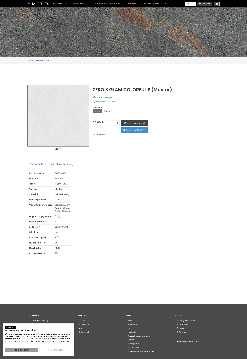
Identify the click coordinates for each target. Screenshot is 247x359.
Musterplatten (152, 3)
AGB (80, 328)
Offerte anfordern (135, 130)
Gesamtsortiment (35, 60)
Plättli (49, 60)
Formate (97, 107)
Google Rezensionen (188, 320)
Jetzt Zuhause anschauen (106, 3)
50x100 (107, 111)
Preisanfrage (133, 347)
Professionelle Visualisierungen (141, 351)
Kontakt (132, 3)
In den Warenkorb (136, 123)
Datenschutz (84, 332)
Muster (97, 111)
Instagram (184, 324)
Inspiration (132, 332)
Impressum (84, 324)
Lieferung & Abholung (39, 320)
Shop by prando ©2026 (189, 341)
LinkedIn (182, 328)
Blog (130, 320)
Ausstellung (79, 3)
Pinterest (182, 332)
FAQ (129, 328)
